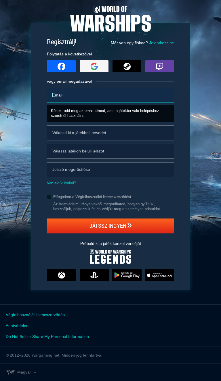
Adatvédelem (18, 325)
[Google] (94, 66)
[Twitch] (159, 66)
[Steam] (127, 66)
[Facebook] (61, 66)
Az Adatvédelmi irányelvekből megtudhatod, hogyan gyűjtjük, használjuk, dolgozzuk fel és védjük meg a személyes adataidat (106, 206)
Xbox (61, 275)
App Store (159, 275)
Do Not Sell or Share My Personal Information (47, 336)
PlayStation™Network (94, 275)
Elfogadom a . (92, 197)
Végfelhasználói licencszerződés (35, 314)
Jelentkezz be (161, 42)
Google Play (127, 275)
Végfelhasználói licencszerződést (103, 197)
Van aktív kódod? (61, 183)
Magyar (24, 372)
